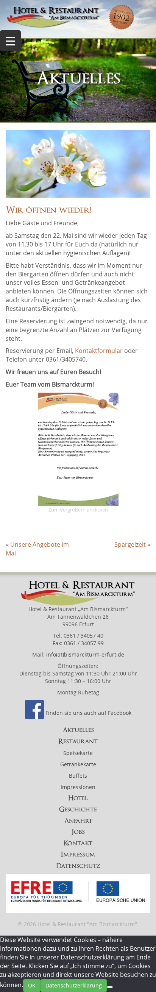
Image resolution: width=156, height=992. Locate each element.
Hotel (78, 798)
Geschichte (78, 809)
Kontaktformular (99, 350)
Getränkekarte (78, 764)
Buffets (78, 775)
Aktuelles (78, 730)
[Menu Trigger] (10, 40)
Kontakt (78, 843)
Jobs (78, 832)
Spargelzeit (130, 544)
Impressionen (78, 787)
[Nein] (110, 987)
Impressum (78, 854)
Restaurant (78, 741)
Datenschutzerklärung (73, 985)
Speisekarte (78, 752)
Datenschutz (78, 866)
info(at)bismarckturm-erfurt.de (85, 654)
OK (32, 985)
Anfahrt (78, 821)
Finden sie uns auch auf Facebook (88, 712)
